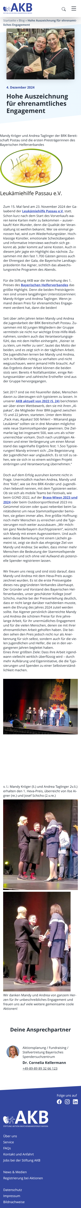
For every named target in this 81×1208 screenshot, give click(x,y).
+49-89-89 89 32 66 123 (40, 1068)
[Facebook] (59, 1101)
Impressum (11, 1196)
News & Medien (15, 1172)
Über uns (10, 1136)
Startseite (9, 20)
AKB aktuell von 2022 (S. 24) (38, 401)
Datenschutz (12, 1190)
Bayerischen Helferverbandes (44, 285)
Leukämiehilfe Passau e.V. (43, 211)
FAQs (7, 1148)
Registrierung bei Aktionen (23, 1178)
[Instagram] (67, 1101)
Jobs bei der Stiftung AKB (21, 1160)
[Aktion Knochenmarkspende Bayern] (17, 8)
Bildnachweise (14, 1202)
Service (8, 1142)
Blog (22, 20)
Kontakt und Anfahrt (18, 1154)
